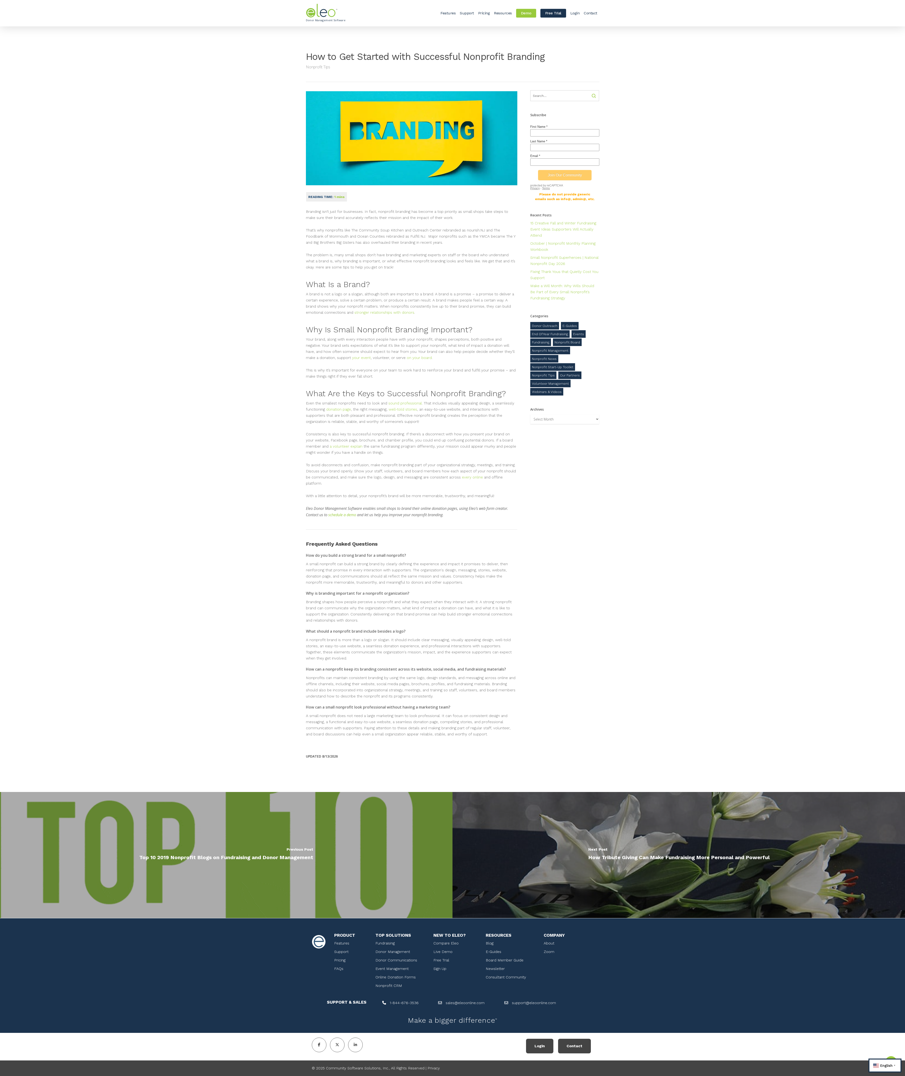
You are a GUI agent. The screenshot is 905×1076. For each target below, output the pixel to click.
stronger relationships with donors (384, 312)
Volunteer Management (550, 383)
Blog (490, 943)
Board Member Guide (504, 960)
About (549, 943)
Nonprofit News (544, 359)
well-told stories (403, 409)
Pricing (340, 960)
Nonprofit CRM (388, 985)
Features (341, 943)
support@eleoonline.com (534, 1003)
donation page (338, 409)
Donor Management (392, 951)
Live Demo (442, 951)
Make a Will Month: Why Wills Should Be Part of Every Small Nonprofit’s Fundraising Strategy (562, 292)
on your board (419, 357)
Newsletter (495, 968)
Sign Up (439, 968)
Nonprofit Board (567, 342)
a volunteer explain (346, 446)
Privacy (434, 1068)
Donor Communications (396, 960)
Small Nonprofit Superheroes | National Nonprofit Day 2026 (564, 260)
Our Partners (570, 375)
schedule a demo (342, 514)
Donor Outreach (544, 326)
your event (361, 357)
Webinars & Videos (547, 392)
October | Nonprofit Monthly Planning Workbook (563, 246)
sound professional (405, 403)
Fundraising (540, 342)
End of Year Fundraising (550, 334)
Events (578, 334)
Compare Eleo (446, 943)
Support (341, 951)
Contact (574, 1046)
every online (472, 477)
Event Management (392, 968)
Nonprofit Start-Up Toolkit (552, 367)
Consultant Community (506, 977)
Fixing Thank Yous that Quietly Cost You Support (564, 274)
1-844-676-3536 (404, 1003)
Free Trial (441, 960)
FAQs (338, 968)
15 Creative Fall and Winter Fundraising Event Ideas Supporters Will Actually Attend (563, 229)
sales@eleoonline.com (465, 1003)
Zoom (549, 951)
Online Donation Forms (395, 977)
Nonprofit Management (550, 350)
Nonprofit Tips (318, 67)
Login (540, 1046)
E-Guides (570, 326)
